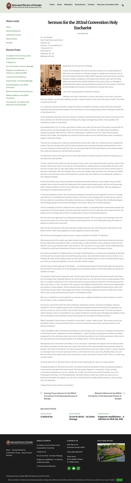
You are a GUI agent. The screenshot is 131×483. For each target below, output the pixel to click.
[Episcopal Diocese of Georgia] (24, 9)
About (59, 4)
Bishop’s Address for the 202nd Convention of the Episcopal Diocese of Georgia (104, 396)
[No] (128, 480)
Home (52, 4)
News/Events (80, 4)
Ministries (68, 4)
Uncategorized (83, 33)
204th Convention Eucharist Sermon (19, 91)
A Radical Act (47, 416)
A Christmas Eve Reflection (16, 77)
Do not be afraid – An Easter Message (19, 66)
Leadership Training (13, 35)
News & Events (11, 39)
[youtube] (74, 468)
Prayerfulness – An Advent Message (19, 81)
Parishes (91, 4)
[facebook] (69, 468)
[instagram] (78, 468)
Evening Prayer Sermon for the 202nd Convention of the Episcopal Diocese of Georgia (60, 396)
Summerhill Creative (44, 476)
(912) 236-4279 (77, 452)
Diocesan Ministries (13, 31)
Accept (119, 480)
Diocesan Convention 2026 (108, 4)
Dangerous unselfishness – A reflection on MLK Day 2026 (111, 417)
